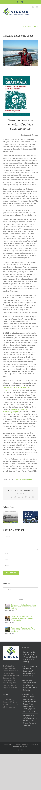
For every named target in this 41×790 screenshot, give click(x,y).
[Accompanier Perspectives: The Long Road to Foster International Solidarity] (7, 628)
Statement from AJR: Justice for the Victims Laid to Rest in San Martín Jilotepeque (30, 720)
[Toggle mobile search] (33, 7)
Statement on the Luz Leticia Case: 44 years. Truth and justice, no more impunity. (23, 607)
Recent (20, 600)
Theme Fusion (24, 746)
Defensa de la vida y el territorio (23, 479)
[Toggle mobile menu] (37, 7)
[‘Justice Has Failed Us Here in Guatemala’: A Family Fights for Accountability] (7, 617)
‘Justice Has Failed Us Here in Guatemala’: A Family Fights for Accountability (22, 618)
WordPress (16, 746)
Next (34, 26)
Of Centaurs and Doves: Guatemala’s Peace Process (20, 388)
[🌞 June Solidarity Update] (30, 517)
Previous (28, 26)
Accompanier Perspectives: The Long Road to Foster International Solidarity (23, 630)
